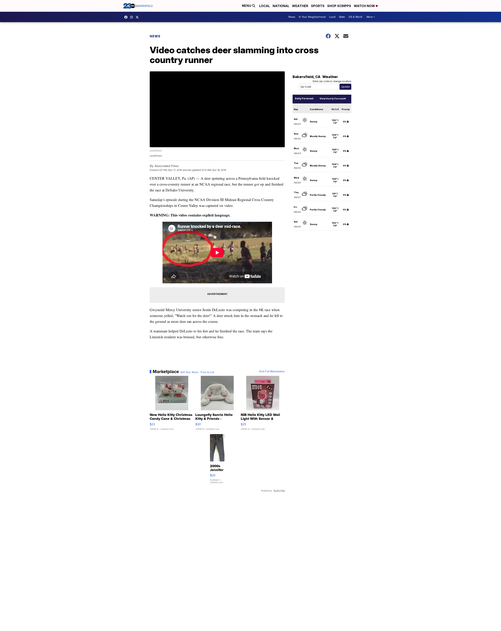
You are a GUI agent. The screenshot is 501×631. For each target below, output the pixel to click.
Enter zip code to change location (332, 81)
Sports (317, 6)
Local (264, 6)
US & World (355, 17)
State (342, 17)
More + (371, 17)
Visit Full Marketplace (272, 371)
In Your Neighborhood (312, 17)
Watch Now (365, 6)
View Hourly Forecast (332, 98)
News (291, 17)
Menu (247, 5)
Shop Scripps (339, 6)
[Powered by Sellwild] (279, 490)
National (281, 6)
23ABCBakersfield (126, 17)
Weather (300, 6)
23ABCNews (132, 17)
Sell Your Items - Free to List (197, 372)
